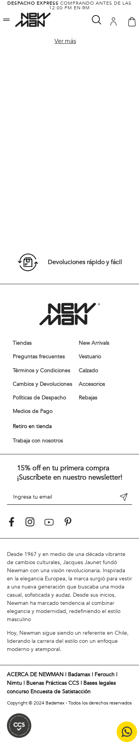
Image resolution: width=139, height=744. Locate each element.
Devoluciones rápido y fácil (85, 262)
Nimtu (14, 683)
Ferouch (105, 674)
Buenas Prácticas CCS (52, 683)
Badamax (79, 674)
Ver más (65, 41)
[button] (6, 20)
